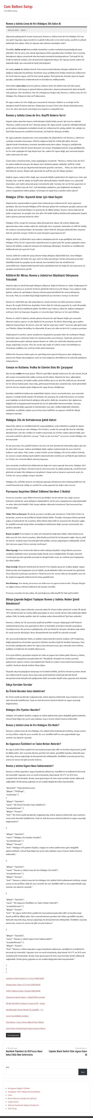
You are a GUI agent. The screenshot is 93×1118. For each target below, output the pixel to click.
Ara (7, 1067)
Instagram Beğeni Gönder (19, 1088)
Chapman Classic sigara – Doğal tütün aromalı (25, 997)
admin (23, 30)
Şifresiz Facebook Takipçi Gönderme (23, 1105)
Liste (10, 1095)
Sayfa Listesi (13, 1101)
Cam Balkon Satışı (18, 6)
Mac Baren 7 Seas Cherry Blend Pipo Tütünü (25, 1022)
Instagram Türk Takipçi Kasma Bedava (24, 1091)
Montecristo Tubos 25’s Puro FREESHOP (23, 984)
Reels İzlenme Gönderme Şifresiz (22, 1098)
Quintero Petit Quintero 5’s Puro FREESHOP (25, 978)
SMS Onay (12, 1108)
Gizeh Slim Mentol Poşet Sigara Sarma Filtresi (25, 1028)
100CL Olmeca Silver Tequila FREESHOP (23, 991)
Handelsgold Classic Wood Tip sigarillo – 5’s (24, 1009)
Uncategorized (13, 1035)
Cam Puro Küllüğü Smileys (17, 1016)
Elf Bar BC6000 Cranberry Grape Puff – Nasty (25, 1003)
